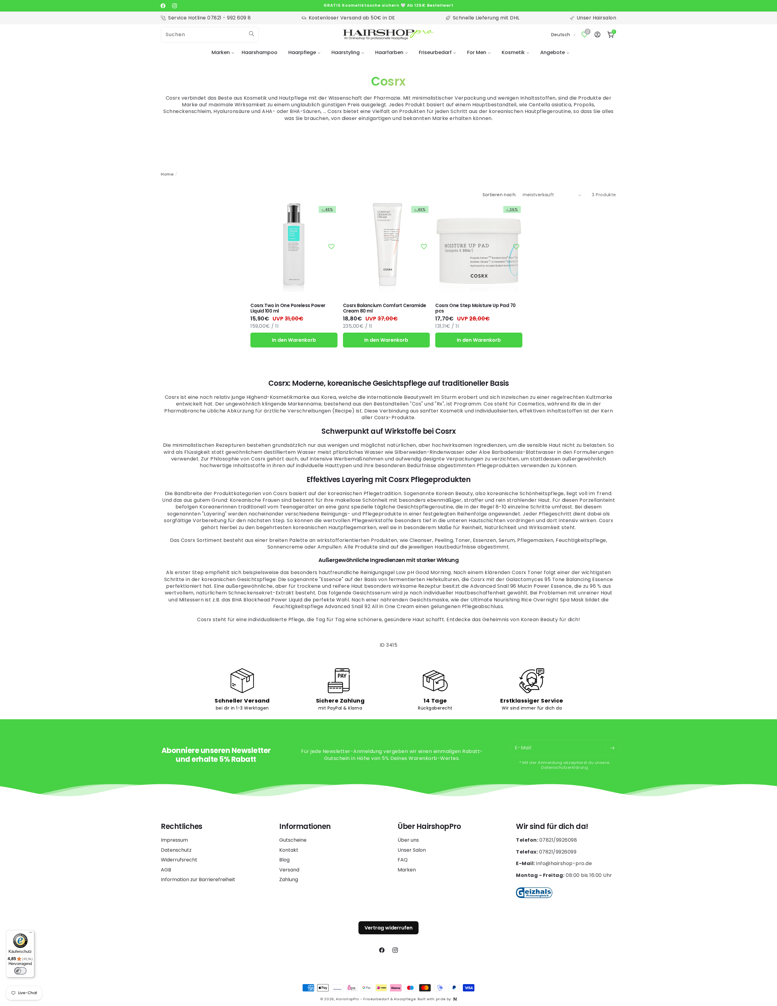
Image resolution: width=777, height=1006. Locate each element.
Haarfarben (389, 52)
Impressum (174, 840)
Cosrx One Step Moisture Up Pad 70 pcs (475, 308)
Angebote (552, 52)
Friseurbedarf (435, 52)
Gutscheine (293, 840)
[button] (221, 53)
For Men (476, 52)
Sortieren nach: (500, 195)
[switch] (20, 970)
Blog (284, 859)
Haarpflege (302, 52)
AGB (166, 869)
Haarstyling (345, 52)
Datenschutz (176, 850)
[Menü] (30, 933)
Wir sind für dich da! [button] (552, 826)
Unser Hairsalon (596, 17)
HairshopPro (347, 999)
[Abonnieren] (612, 748)
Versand (289, 869)
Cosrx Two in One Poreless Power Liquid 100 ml (287, 308)
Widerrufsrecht (179, 859)
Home (167, 174)
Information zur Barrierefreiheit (198, 879)
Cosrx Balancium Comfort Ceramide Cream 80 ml (384, 308)
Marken (221, 52)
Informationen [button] (305, 826)
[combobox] (209, 34)
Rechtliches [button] (181, 826)
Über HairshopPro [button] (429, 826)
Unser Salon (412, 850)
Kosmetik (513, 52)
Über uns (408, 840)
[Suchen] (251, 33)
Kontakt (288, 850)
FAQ (403, 859)
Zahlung (288, 879)
